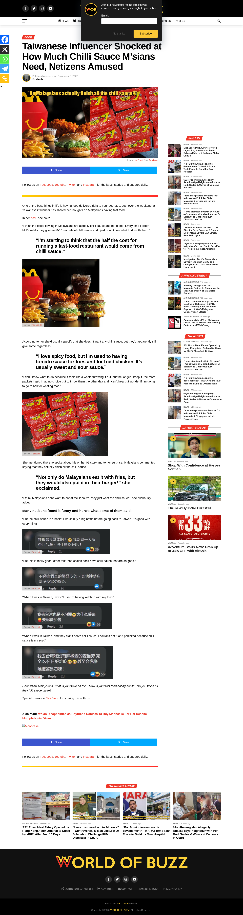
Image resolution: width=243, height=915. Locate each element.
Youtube (60, 184)
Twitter (71, 184)
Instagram (89, 184)
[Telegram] (4, 68)
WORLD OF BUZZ (120, 910)
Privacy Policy (172, 889)
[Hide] (1, 86)
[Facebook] (4, 39)
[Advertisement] (194, 109)
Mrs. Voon (52, 698)
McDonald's (140, 160)
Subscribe (146, 33)
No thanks (119, 33)
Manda (39, 79)
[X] (4, 49)
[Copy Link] (4, 78)
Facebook (153, 160)
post (33, 218)
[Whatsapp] (4, 59)
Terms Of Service (147, 889)
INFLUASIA (122, 903)
